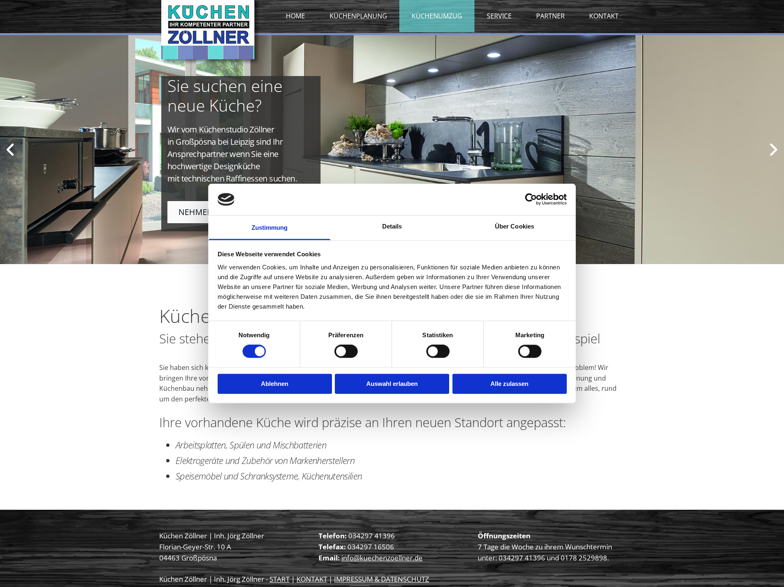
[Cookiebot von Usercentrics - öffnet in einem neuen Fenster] (531, 199)
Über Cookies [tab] (514, 226)
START (280, 579)
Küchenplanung (358, 15)
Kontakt (604, 15)
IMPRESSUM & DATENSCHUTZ (381, 579)
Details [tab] (392, 226)
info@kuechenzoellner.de (382, 557)
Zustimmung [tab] (270, 227)
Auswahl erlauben (392, 383)
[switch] (346, 351)
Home (295, 15)
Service (499, 15)
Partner (550, 15)
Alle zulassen (509, 383)
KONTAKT (311, 579)
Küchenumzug (437, 15)
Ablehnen (274, 383)
